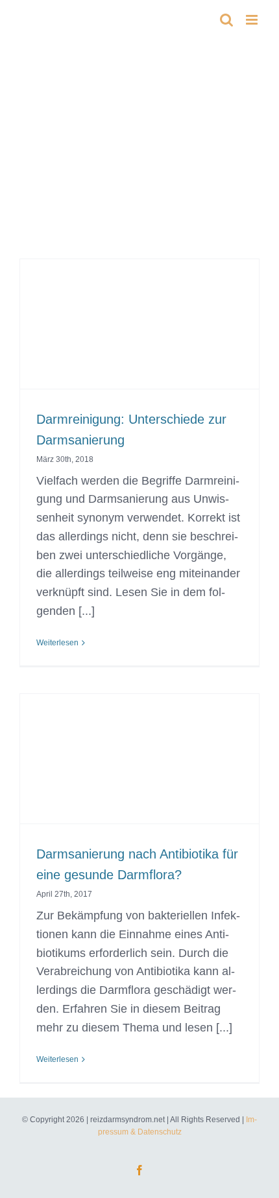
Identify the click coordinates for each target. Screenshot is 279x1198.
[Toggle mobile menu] (253, 20)
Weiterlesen (57, 642)
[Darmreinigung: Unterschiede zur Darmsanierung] (139, 340)
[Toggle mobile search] (226, 20)
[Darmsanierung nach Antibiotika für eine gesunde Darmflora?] (139, 775)
